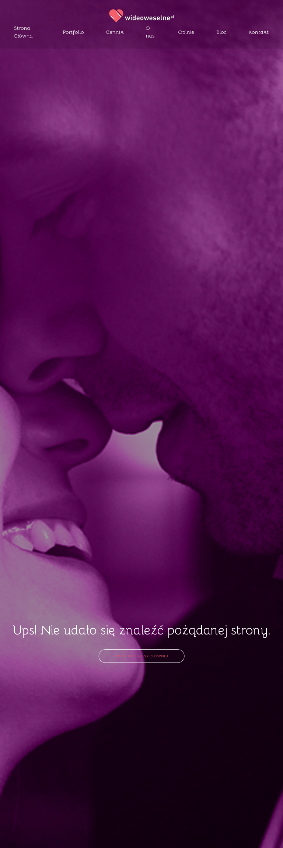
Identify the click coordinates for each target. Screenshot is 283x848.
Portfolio (73, 32)
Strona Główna (23, 31)
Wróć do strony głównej (141, 655)
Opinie (186, 32)
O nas (150, 31)
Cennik (115, 32)
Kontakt (259, 32)
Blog (221, 32)
